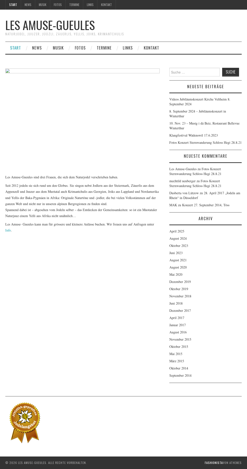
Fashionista (214, 462)
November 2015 (180, 339)
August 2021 (178, 260)
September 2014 (180, 375)
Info (8, 230)
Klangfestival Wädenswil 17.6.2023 (193, 135)
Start (13, 4)
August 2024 (178, 238)
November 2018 (180, 296)
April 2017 (176, 317)
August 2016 (178, 332)
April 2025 (176, 231)
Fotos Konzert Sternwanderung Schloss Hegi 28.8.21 (205, 142)
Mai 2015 (175, 353)
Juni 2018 (176, 303)
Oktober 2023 (178, 245)
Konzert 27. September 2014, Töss (205, 205)
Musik (42, 4)
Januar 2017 (177, 325)
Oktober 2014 (178, 368)
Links (90, 4)
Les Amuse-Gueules (50, 24)
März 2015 (176, 361)
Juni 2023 (176, 252)
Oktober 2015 (178, 346)
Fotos (58, 4)
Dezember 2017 (180, 310)
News (28, 4)
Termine (74, 4)
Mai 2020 (175, 274)
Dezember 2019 (180, 281)
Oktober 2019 (178, 289)
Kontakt (106, 4)
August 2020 (178, 267)
